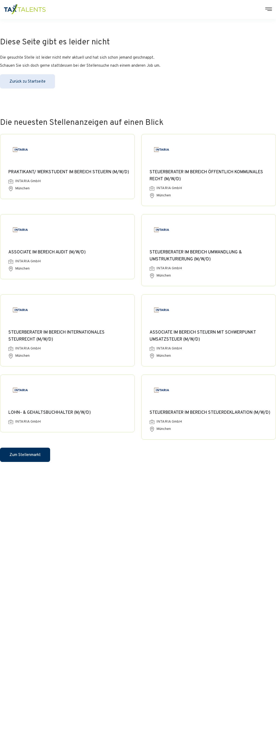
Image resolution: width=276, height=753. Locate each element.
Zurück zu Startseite (27, 81)
